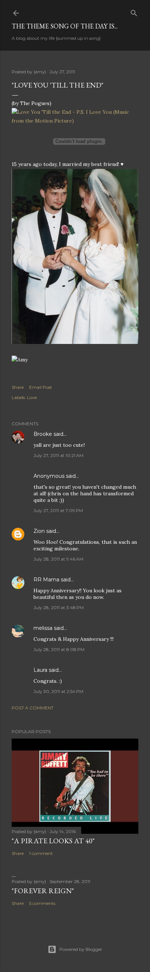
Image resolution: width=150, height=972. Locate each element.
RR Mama (46, 579)
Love (32, 397)
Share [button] (18, 387)
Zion (39, 531)
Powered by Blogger (80, 949)
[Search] (134, 11)
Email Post (40, 387)
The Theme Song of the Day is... (65, 26)
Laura (40, 670)
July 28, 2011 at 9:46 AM (58, 559)
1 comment (41, 853)
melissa (42, 628)
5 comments (42, 903)
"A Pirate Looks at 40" (53, 840)
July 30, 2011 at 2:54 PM (58, 691)
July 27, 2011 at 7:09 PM (58, 510)
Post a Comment (33, 707)
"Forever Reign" (43, 890)
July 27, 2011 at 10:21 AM (58, 455)
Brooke (42, 434)
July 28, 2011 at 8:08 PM (58, 649)
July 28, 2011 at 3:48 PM (58, 607)
